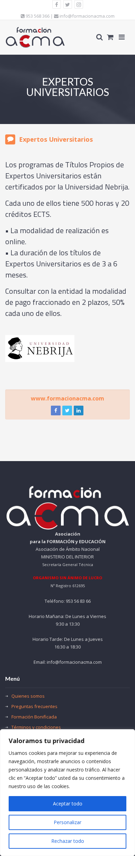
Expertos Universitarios (56, 139)
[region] (67, 792)
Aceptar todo (67, 803)
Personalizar (67, 822)
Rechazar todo (67, 841)
